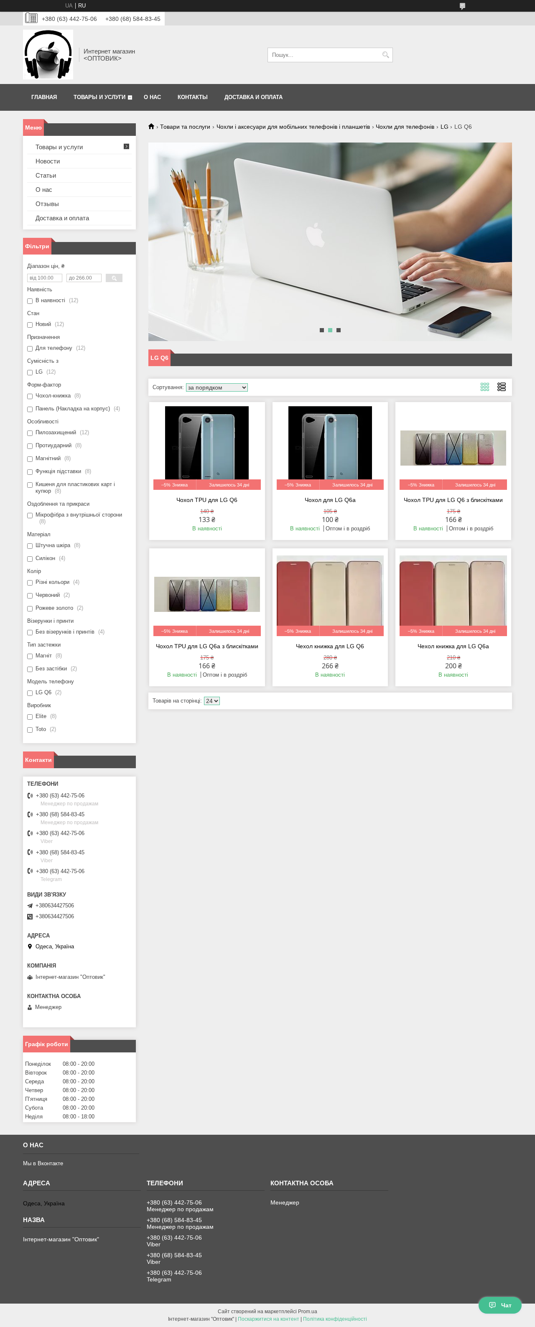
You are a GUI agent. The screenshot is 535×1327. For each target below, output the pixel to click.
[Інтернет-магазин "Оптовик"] (48, 55)
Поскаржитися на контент (268, 1319)
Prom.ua (307, 1311)
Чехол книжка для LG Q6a (453, 646)
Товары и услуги (99, 97)
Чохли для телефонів (405, 126)
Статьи (46, 175)
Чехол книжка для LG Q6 (330, 646)
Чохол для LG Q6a (330, 500)
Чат (506, 1305)
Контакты (193, 97)
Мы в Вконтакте (43, 1163)
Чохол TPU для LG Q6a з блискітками (207, 646)
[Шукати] (385, 55)
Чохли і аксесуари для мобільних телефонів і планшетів (293, 126)
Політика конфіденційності (335, 1319)
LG (444, 126)
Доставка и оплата (253, 97)
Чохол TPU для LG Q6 (206, 500)
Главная (44, 97)
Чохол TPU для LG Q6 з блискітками (453, 500)
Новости (48, 161)
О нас (152, 97)
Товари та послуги (185, 126)
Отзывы (47, 203)
